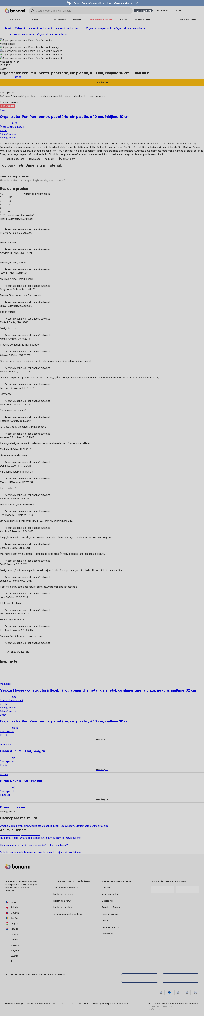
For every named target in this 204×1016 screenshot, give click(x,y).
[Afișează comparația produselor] (190, 11)
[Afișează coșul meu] (197, 11)
